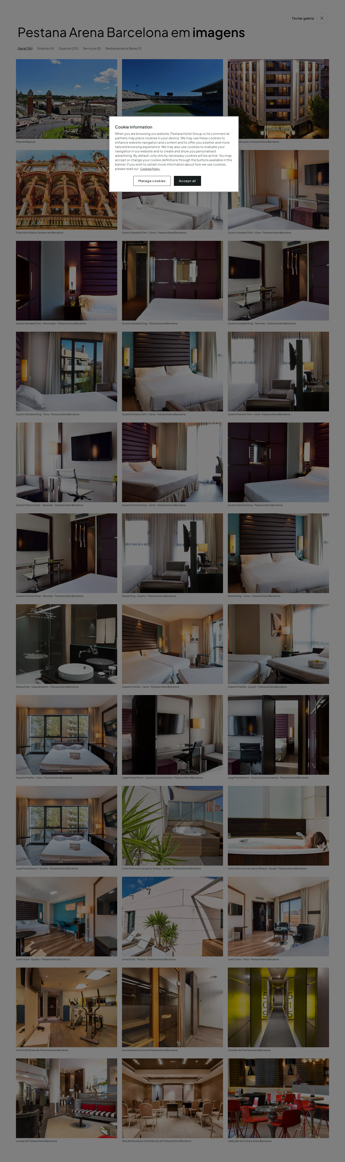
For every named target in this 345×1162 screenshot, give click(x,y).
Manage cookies (152, 181)
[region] (174, 154)
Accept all (187, 181)
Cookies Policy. (150, 169)
